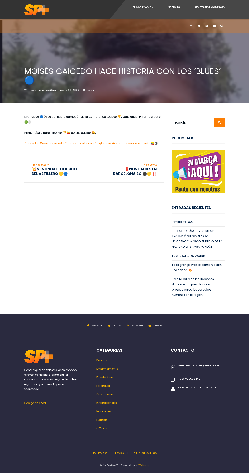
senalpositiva (47, 90)
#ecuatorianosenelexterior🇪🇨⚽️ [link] (135, 143)
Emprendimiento (107, 369)
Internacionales (106, 403)
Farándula (103, 386)
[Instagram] (206, 26)
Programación (143, 7)
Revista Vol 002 (182, 222)
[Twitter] (198, 26)
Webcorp (144, 465)
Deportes (102, 360)
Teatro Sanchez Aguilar (188, 256)
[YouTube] (213, 26)
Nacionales (103, 411)
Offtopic (88, 90)
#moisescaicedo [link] (52, 143)
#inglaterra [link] (102, 143)
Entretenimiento (106, 377)
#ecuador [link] (31, 143)
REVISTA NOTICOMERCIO (209, 7)
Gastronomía (105, 394)
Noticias (174, 7)
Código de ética (35, 403)
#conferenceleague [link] (79, 143)
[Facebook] (191, 26)
